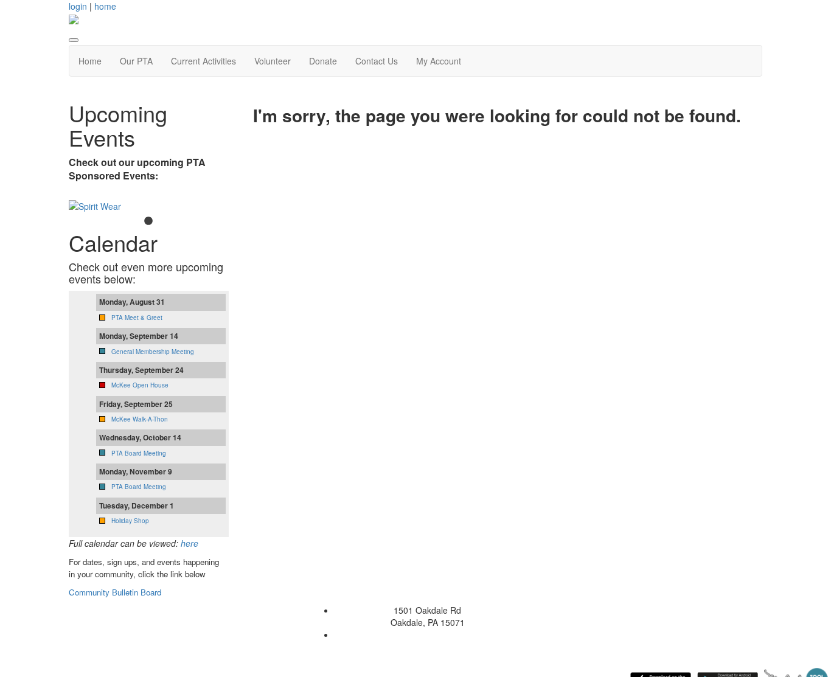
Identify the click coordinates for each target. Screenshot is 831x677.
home (105, 6)
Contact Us (376, 61)
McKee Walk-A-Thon (139, 419)
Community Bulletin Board (116, 592)
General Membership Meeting (152, 351)
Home (90, 61)
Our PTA (136, 61)
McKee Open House (140, 385)
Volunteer (272, 61)
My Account (438, 61)
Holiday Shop (130, 520)
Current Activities (203, 61)
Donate (323, 61)
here (189, 543)
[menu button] (73, 40)
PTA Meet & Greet (136, 317)
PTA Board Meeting (138, 453)
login (78, 6)
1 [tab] (148, 221)
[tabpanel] (149, 206)
